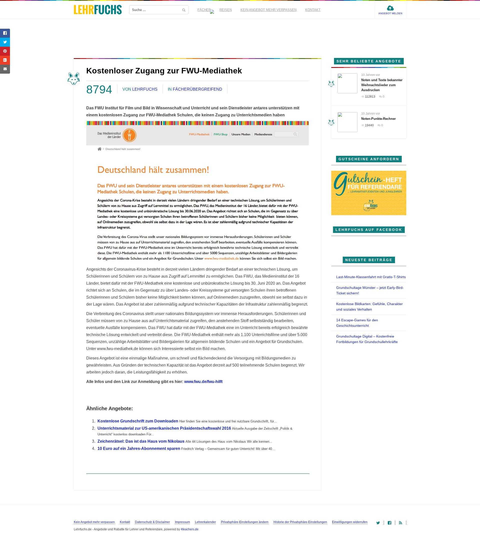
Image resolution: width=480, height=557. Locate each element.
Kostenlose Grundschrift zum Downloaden (138, 421)
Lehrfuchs (145, 89)
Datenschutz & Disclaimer (152, 522)
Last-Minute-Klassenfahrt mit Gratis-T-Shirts (371, 277)
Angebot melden (390, 13)
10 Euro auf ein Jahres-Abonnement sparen (139, 448)
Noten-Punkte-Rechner (378, 119)
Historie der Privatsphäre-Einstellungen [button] (300, 522)
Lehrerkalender (205, 522)
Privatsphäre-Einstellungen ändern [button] (244, 522)
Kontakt (312, 10)
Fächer (204, 10)
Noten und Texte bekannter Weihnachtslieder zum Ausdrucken (381, 85)
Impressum (182, 522)
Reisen (226, 10)
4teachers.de (189, 529)
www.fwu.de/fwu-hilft (203, 381)
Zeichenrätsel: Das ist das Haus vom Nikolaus (141, 441)
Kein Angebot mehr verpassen (268, 10)
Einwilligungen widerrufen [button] (350, 522)
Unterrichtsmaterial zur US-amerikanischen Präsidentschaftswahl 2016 (164, 428)
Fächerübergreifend (197, 89)
